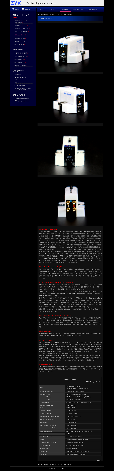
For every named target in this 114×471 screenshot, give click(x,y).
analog (36, 3)
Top (39, 14)
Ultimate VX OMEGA (22, 32)
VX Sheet (18, 74)
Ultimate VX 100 (20, 41)
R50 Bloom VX (20, 44)
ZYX (16, 3)
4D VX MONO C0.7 (21, 53)
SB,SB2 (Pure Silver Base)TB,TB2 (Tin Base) (23, 89)
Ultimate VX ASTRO (21, 25)
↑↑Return (98, 460)
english (17, 9)
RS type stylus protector (22, 101)
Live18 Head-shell (20, 77)
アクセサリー (18, 71)
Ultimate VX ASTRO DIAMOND (21, 21)
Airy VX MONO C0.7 (21, 56)
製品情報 (65, 10)
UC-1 (16, 82)
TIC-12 (17, 80)
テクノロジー (78, 10)
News (42, 10)
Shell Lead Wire (20, 85)
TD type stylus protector (22, 98)
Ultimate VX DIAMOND (22, 29)
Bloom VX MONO (21, 65)
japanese (28, 9)
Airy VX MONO (20, 59)
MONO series (18, 50)
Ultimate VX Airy (20, 38)
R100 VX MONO (20, 62)
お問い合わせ (92, 10)
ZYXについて (53, 10)
